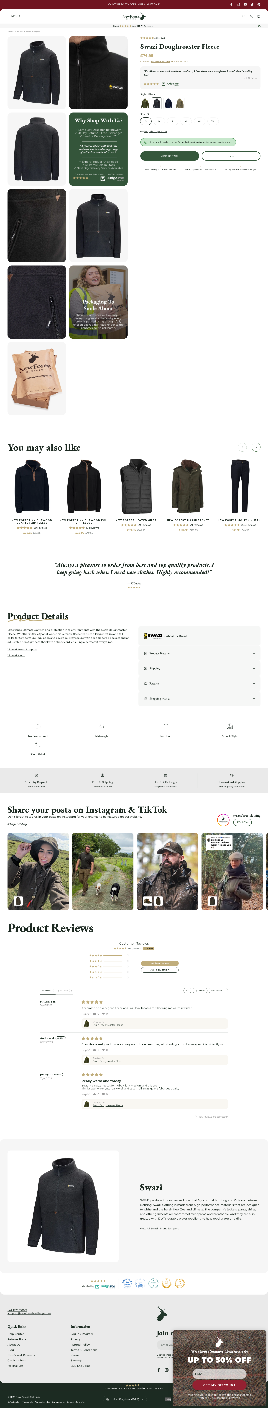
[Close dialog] (263, 1333)
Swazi (20, 31)
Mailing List (15, 1365)
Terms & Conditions (84, 1350)
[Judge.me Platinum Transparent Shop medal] (153, 1283)
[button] (147, 37)
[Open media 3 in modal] (37, 149)
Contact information (76, 1402)
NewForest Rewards (21, 1355)
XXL (200, 121)
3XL (213, 121)
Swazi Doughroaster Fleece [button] (108, 1025)
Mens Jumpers (33, 31)
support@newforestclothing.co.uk (29, 1313)
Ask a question (160, 969)
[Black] (156, 103)
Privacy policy (27, 1402)
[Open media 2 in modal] (98, 72)
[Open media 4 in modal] (37, 225)
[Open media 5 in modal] (98, 225)
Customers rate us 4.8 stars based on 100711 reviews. (134, 1388)
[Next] (250, 871)
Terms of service (42, 1402)
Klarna (75, 1355)
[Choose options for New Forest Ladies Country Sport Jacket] (18, 901)
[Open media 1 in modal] (37, 72)
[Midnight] (168, 103)
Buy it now (231, 156)
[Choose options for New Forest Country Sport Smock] (158, 901)
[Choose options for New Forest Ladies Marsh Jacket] (212, 901)
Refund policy (14, 1402)
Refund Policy (80, 1344)
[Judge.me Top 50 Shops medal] (167, 1283)
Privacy (76, 1339)
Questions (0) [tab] (64, 990)
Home (10, 31)
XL (186, 121)
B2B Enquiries (80, 1365)
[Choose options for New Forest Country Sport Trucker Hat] (147, 901)
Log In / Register (82, 1334)
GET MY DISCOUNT (219, 1385)
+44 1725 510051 (17, 1310)
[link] (32, 486)
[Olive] (144, 103)
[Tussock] (179, 103)
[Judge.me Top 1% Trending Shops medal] (180, 1283)
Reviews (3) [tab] (47, 990)
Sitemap (76, 1360)
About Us (14, 1344)
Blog (11, 1350)
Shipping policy (58, 1402)
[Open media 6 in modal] (37, 302)
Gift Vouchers (17, 1360)
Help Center (16, 1334)
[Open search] (187, 990)
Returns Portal (17, 1339)
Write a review (160, 963)
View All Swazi (149, 1228)
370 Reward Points (160, 62)
